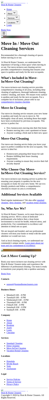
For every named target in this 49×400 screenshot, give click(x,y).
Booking (10, 325)
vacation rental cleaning (36, 202)
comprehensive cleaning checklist (15, 102)
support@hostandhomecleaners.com (22, 284)
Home (9, 9)
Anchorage (11, 368)
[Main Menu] (4, 33)
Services (11, 18)
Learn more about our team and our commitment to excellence (22, 244)
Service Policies (13, 379)
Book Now (6, 30)
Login (9, 25)
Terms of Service (14, 382)
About (10, 14)
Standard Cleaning (14, 343)
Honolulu (11, 361)
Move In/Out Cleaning (16, 348)
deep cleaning (15, 202)
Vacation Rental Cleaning (17, 351)
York (9, 366)
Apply (9, 328)
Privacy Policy (13, 384)
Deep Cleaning (13, 346)
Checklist (11, 332)
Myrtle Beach (12, 364)
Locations (11, 23)
